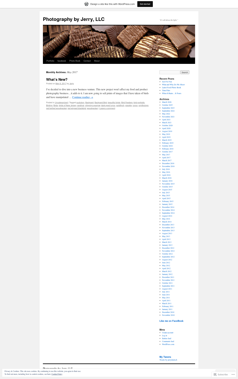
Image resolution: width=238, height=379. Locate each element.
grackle (128, 105)
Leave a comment (107, 108)
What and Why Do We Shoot (173, 84)
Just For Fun (167, 81)
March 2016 (166, 178)
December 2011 (168, 277)
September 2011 (168, 285)
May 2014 (166, 218)
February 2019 (167, 143)
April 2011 (166, 300)
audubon (80, 102)
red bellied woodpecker (56, 108)
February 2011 (167, 306)
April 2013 (166, 239)
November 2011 (168, 280)
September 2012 (168, 256)
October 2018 (167, 145)
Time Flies (166, 90)
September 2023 (168, 108)
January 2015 (167, 204)
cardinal (80, 105)
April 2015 (166, 198)
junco (135, 105)
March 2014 (166, 221)
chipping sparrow (92, 105)
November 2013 (168, 227)
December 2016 (168, 163)
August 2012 (167, 259)
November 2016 (168, 166)
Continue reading (82, 97)
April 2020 (166, 128)
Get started (145, 4)
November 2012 (168, 250)
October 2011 (167, 283)
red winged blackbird (77, 108)
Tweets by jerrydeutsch (168, 359)
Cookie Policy (56, 374)
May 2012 (166, 265)
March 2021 (166, 122)
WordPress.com (168, 344)
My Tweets (165, 356)
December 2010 (168, 312)
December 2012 (168, 248)
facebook (61, 60)
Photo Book (74, 60)
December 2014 (168, 207)
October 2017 (167, 151)
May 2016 (166, 172)
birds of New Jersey (67, 105)
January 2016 (167, 180)
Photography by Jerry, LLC (74, 18)
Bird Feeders (127, 102)
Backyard (89, 102)
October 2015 (167, 186)
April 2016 (166, 175)
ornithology (143, 105)
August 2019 (167, 131)
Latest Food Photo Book (171, 87)
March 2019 (166, 140)
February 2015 (167, 201)
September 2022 (168, 110)
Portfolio (50, 60)
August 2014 (167, 215)
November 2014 (168, 210)
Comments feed (168, 341)
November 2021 (168, 116)
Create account (167, 332)
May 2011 (166, 297)
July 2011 (166, 291)
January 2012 (167, 274)
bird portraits (139, 102)
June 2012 (166, 262)
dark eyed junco (108, 105)
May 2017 (166, 154)
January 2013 (167, 245)
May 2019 (166, 134)
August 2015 (167, 189)
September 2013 (168, 230)
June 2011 (166, 294)
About (97, 60)
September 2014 (168, 213)
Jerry (71, 83)
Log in (164, 335)
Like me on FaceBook (171, 320)
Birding (49, 105)
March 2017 (166, 160)
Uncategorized (61, 102)
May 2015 (166, 195)
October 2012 (167, 253)
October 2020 (167, 125)
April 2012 (166, 268)
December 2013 (168, 224)
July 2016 (166, 169)
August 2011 (167, 288)
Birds (55, 105)
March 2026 (166, 102)
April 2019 (166, 137)
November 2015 (168, 183)
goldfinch (120, 105)
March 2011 (166, 303)
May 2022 (166, 113)
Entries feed (166, 338)
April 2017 (166, 157)
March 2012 (166, 271)
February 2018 (167, 148)
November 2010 (168, 315)
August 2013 (167, 233)
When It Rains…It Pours (171, 93)
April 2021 (166, 119)
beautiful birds (114, 102)
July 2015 (166, 192)
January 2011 (167, 309)
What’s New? (57, 79)
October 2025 (167, 105)
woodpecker (92, 108)
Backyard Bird (101, 102)
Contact (87, 60)
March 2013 (166, 242)
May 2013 (166, 236)
